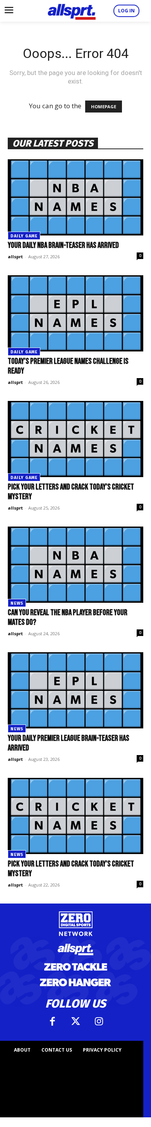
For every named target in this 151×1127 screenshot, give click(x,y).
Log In (126, 10)
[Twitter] (75, 1021)
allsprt (15, 256)
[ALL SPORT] (71, 11)
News (16, 603)
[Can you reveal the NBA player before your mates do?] (75, 565)
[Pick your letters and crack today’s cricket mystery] (75, 439)
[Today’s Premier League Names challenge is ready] (75, 313)
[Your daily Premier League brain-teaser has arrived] (75, 690)
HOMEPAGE (103, 106)
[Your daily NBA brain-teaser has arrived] (75, 197)
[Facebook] (52, 1021)
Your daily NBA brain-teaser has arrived (63, 245)
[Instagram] (98, 1021)
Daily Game (24, 236)
